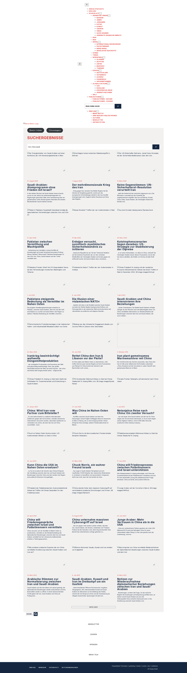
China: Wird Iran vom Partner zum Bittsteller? (43, 412)
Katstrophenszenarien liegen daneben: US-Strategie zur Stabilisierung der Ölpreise (135, 245)
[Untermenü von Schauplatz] (100, 13)
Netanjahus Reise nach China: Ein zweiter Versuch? (135, 412)
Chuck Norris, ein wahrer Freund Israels (88, 466)
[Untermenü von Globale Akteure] (108, 84)
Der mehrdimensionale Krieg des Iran (91, 186)
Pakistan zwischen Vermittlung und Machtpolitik (39, 244)
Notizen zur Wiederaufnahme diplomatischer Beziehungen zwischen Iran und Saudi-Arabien (136, 584)
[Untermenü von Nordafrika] (103, 57)
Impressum (42, 667)
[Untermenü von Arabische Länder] (109, 16)
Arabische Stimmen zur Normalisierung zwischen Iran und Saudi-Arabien (44, 581)
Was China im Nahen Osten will (90, 412)
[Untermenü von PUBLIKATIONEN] (102, 97)
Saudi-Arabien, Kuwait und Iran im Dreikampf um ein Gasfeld (90, 581)
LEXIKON (93, 634)
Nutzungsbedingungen (70, 667)
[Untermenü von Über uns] (97, 111)
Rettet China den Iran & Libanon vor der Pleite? (87, 357)
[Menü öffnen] (80, 64)
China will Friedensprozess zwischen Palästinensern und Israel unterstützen (135, 467)
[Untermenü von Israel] (99, 42)
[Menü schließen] (87, 4)
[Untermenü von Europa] (100, 71)
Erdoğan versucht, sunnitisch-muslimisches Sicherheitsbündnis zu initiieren (88, 245)
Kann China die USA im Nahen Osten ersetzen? (42, 466)
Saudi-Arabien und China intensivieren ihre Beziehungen (134, 301)
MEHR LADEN (93, 607)
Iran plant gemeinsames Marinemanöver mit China (134, 357)
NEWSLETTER (93, 624)
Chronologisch (55, 130)
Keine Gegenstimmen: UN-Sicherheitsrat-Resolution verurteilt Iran (134, 187)
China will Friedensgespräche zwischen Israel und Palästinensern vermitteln (44, 523)
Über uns (32, 667)
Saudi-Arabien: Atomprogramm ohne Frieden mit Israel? (41, 187)
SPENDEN (93, 644)
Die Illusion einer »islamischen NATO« (86, 300)
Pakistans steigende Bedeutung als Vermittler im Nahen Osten (45, 301)
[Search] (118, 106)
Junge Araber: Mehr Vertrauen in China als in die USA (136, 522)
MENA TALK (93, 655)
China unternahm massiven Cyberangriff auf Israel (90, 521)
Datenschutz (54, 667)
